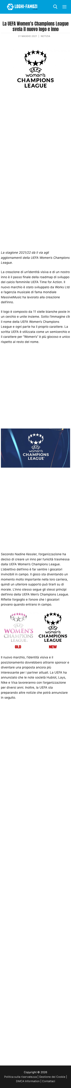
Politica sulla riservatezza (20, 1076)
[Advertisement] (35, 130)
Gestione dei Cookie (52, 1076)
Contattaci (48, 1081)
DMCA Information (28, 1081)
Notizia (45, 36)
